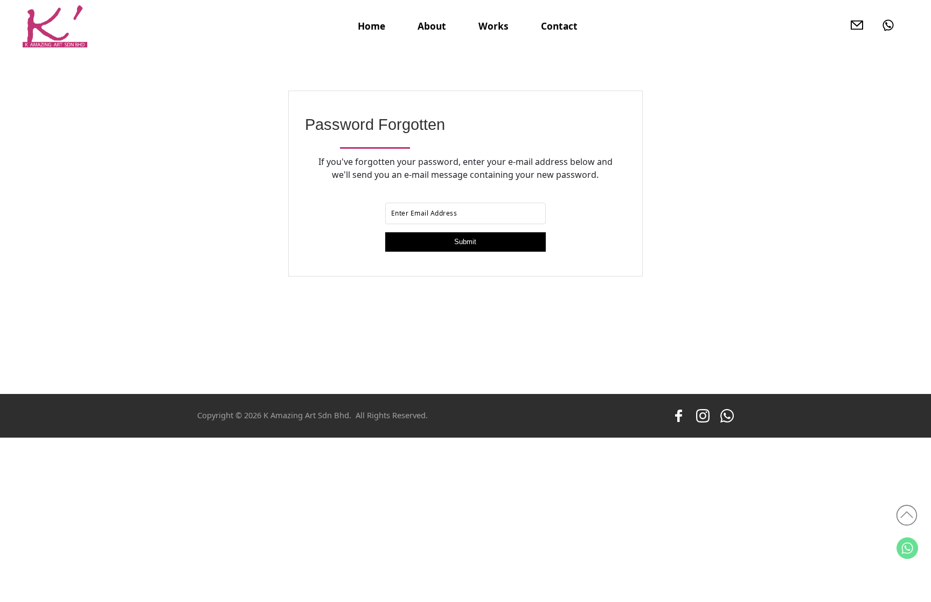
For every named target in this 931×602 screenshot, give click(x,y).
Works (493, 25)
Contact (559, 25)
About (432, 25)
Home (371, 25)
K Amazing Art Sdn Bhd (306, 415)
